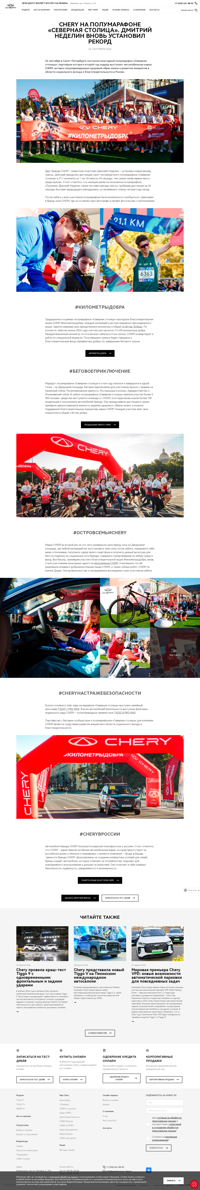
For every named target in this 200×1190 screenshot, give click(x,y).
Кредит (106, 1104)
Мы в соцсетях (109, 1120)
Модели (26, 10)
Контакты (155, 10)
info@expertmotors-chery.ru (119, 1171)
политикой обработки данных (64, 1177)
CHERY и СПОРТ (67, 1125)
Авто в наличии (42, 10)
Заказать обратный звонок (78, 898)
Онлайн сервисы (121, 10)
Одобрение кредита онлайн (119, 1078)
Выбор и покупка (24, 1130)
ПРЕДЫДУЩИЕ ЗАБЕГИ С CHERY (97, 425)
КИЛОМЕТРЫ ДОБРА (97, 353)
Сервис (19, 1146)
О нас (105, 1116)
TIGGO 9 (20, 1100)
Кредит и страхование (27, 1134)
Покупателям (60, 10)
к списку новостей (97, 1033)
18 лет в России (134, 853)
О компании (139, 10)
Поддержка (21, 1155)
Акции (105, 10)
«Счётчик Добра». (132, 326)
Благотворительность (70, 1117)
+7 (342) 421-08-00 (115, 1167)
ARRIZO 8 (20, 1109)
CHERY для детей (68, 1138)
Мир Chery (93, 10)
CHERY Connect (23, 1159)
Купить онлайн (70, 1080)
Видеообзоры (66, 1134)
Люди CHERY (65, 1113)
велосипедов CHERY (106, 563)
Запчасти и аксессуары (27, 1150)
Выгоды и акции (67, 1150)
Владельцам (77, 10)
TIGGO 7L (20, 1104)
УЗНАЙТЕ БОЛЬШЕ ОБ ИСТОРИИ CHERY (97, 880)
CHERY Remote (66, 1121)
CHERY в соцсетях (68, 1109)
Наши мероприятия (68, 1130)
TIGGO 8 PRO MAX (125, 712)
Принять (171, 1181)
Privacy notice (192, 890)
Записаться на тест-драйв (117, 898)
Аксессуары (65, 1100)
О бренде (64, 1104)
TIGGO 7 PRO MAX (68, 709)
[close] (198, 890)
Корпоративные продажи (161, 1080)
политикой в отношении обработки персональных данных (166, 1127)
